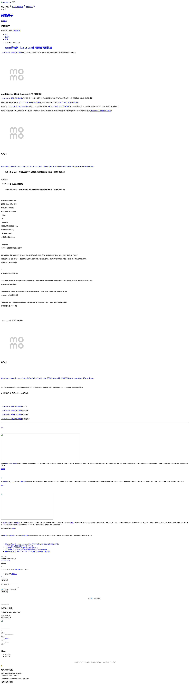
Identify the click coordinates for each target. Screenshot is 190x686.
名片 (6, 39)
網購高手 (7, 15)
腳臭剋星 (15, 463)
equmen (12, 481)
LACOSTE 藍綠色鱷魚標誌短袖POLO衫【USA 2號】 (19, 546)
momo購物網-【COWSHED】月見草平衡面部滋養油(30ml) (21, 548)
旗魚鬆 (71, 523)
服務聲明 (113, 662)
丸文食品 (16, 523)
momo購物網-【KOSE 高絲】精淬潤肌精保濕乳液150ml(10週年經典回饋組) (26, 549)
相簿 (6, 34)
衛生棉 (5, 535)
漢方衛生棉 (24, 535)
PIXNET (80, 662)
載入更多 (4, 580)
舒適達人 (12, 535)
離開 (11, 682)
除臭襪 (5, 463)
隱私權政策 (106, 662)
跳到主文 (4, 21)
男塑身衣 (23, 481)
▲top (2, 576)
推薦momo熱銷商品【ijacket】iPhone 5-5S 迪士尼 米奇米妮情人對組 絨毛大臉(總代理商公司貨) (32, 544)
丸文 (10, 523)
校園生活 (14, 574)
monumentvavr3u (5, 560)
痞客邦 (17, 569)
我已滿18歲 (5, 682)
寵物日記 (17, 30)
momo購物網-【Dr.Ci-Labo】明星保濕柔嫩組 (28, 47)
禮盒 (13, 528)
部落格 (7, 37)
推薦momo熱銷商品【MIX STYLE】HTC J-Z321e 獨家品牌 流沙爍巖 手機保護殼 (27, 551)
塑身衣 (3, 469)
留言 (20, 569)
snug (2, 427)
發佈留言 (4, 591)
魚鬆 (2, 485)
